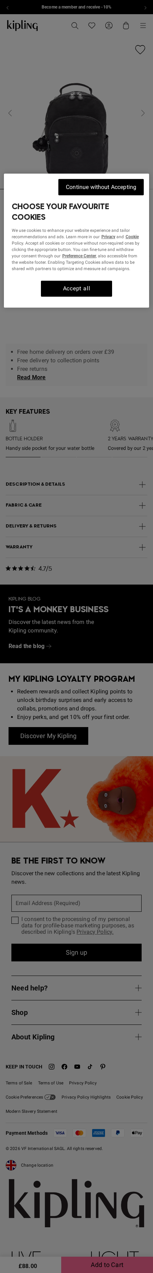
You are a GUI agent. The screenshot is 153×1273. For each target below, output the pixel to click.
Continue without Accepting (101, 187)
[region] (76, 241)
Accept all (76, 288)
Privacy (108, 236)
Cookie (132, 236)
